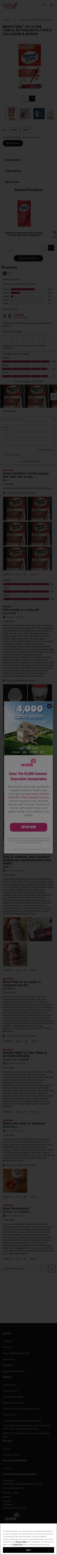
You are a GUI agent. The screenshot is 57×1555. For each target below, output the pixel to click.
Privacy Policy (21, 1542)
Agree (28, 1550)
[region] (28, 1539)
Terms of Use (17, 1544)
